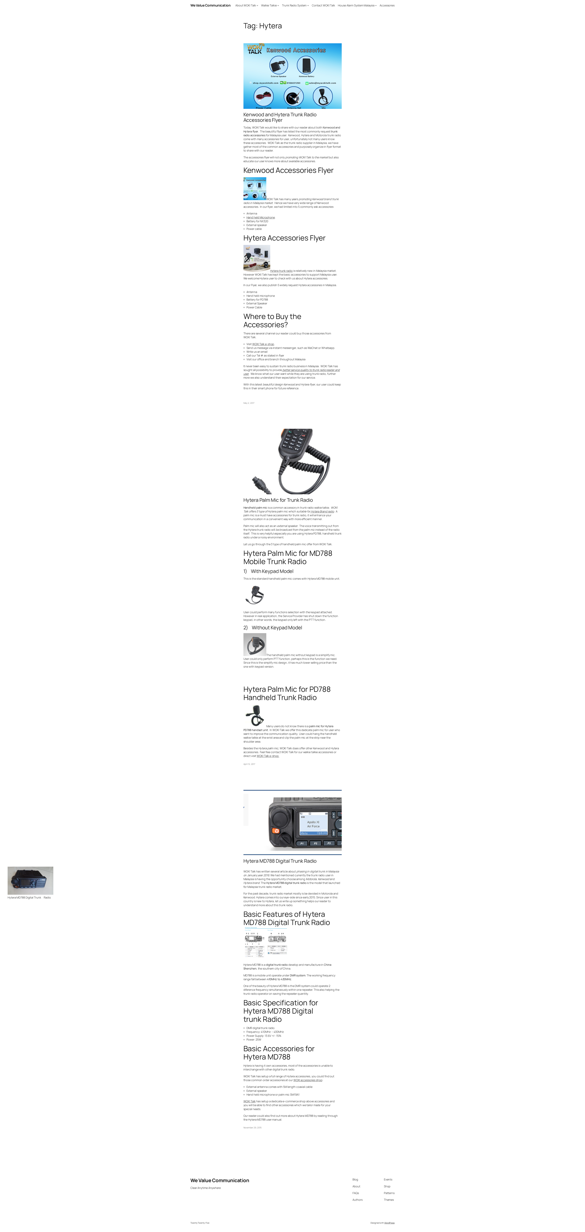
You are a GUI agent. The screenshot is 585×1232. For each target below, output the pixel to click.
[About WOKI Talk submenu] (257, 5)
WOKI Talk (249, 1101)
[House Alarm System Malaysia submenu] (376, 5)
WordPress (389, 1222)
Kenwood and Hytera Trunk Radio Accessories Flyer (280, 117)
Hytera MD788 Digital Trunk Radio (280, 861)
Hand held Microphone (260, 217)
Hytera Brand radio (322, 511)
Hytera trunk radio (281, 271)
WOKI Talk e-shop (263, 344)
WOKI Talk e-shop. (268, 756)
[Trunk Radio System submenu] (308, 5)
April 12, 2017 (249, 764)
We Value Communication (210, 5)
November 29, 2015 (252, 1127)
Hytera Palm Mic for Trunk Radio (278, 500)
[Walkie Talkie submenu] (278, 5)
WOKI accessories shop (307, 1080)
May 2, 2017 (248, 402)
